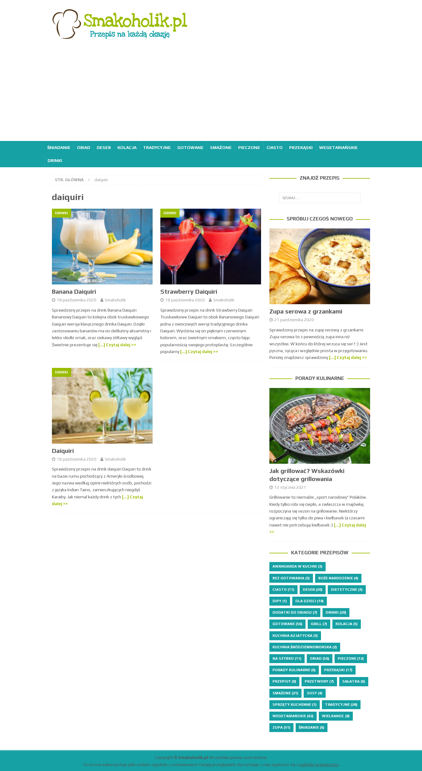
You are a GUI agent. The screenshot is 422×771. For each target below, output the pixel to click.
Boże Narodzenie (338, 578)
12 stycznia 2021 (290, 487)
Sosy (315, 693)
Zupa (281, 727)
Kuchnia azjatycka (295, 635)
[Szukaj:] (319, 198)
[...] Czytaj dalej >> (348, 357)
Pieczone (249, 147)
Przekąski (301, 147)
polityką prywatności (319, 764)
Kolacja (127, 147)
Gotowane (190, 147)
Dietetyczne (347, 589)
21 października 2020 (294, 319)
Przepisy (284, 681)
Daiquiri (63, 450)
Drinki (55, 160)
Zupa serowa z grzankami (305, 311)
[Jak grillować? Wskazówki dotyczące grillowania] (319, 426)
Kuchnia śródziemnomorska (304, 647)
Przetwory (319, 681)
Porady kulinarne (319, 378)
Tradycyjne (157, 147)
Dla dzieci (309, 601)
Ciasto (275, 147)
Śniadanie (58, 147)
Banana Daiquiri (74, 291)
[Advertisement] (211, 94)
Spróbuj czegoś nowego (320, 219)
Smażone (221, 147)
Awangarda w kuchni (297, 566)
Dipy (279, 601)
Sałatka (353, 681)
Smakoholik (115, 300)
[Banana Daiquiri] (102, 246)
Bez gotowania (291, 578)
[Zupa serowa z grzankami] (319, 266)
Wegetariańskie (338, 147)
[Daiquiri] (102, 406)
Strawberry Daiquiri (188, 291)
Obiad (83, 147)
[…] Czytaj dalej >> (117, 344)
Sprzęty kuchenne (294, 704)
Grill (319, 624)
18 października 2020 (76, 300)
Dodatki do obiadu (294, 612)
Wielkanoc (336, 716)
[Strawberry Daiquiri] (210, 246)
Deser (104, 147)
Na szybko (287, 658)
